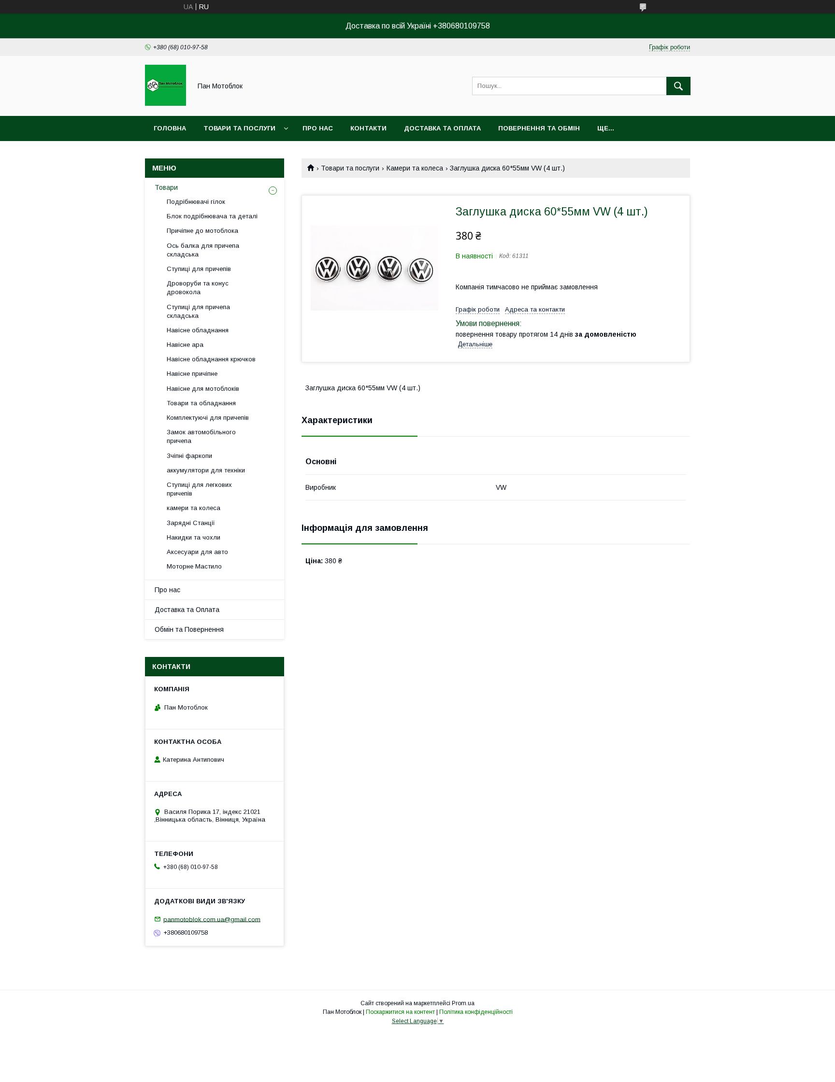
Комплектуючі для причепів (208, 417)
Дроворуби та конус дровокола (198, 288)
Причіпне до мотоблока (202, 230)
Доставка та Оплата (187, 609)
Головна (170, 128)
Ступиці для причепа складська (198, 311)
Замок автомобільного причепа (201, 436)
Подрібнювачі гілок (196, 201)
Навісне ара (185, 344)
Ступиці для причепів (199, 268)
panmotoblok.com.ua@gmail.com (211, 919)
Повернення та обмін (539, 128)
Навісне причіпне (192, 373)
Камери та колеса (415, 168)
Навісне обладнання (198, 330)
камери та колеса (193, 508)
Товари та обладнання (201, 403)
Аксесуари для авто (197, 551)
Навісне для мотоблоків (203, 388)
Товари (166, 187)
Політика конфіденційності (476, 1012)
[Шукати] (678, 86)
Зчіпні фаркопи (189, 455)
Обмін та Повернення (189, 629)
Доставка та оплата (442, 128)
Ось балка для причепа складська (203, 250)
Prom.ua (463, 1003)
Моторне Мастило (194, 566)
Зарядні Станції (191, 523)
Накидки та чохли (193, 537)
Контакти (368, 128)
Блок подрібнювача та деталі (212, 216)
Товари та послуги (239, 128)
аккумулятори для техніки (206, 470)
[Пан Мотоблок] (165, 103)
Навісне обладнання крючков (211, 359)
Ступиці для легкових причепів (199, 489)
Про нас (317, 128)
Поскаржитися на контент (400, 1012)
